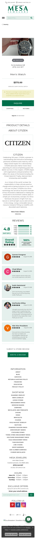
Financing (18, 382)
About (18, 372)
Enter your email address (18, 491)
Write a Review (18, 355)
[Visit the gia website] (12, 514)
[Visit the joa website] (24, 514)
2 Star (15, 232)
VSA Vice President (20, 326)
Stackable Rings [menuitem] (18, 432)
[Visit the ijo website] (18, 514)
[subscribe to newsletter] (31, 495)
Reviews (18, 220)
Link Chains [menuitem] (18, 445)
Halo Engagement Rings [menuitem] (18, 440)
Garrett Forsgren (19, 255)
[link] (10, 2)
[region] (18, 47)
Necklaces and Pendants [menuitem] (18, 410)
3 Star (15, 230)
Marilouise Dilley (19, 303)
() (31, 226)
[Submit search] (31, 18)
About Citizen (18, 130)
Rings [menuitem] (18, 415)
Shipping (9, 108)
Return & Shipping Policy (18, 379)
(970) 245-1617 (18, 67)
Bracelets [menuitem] (18, 417)
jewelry (5, 24)
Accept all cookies (25, 534)
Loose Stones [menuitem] (18, 400)
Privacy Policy (18, 387)
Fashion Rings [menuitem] (18, 442)
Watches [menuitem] (18, 425)
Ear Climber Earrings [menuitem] (18, 450)
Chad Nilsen (17, 269)
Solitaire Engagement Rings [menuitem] (18, 437)
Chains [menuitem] (18, 412)
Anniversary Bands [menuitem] (18, 430)
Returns (26, 108)
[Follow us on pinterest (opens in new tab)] (12, 504)
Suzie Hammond (18, 285)
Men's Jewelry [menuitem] (18, 397)
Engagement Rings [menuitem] (18, 402)
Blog (18, 374)
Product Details (18, 125)
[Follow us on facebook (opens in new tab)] (18, 504)
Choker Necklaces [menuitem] (18, 452)
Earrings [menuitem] (18, 407)
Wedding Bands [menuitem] (18, 405)
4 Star (15, 228)
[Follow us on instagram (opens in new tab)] (23, 504)
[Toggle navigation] (3, 18)
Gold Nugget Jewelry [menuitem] (18, 422)
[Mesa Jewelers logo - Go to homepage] (18, 9)
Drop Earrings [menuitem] (18, 447)
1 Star (15, 234)
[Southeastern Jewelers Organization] (18, 520)
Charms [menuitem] (18, 420)
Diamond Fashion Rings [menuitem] (18, 427)
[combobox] (17, 18)
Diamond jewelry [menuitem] (18, 395)
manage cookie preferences (19, 529)
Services (17, 377)
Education (18, 384)
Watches (18, 214)
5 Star (15, 226)
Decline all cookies (11, 534)
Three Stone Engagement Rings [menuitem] (18, 435)
